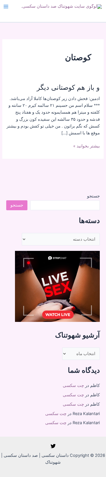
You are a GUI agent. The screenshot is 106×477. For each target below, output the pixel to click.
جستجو (93, 196)
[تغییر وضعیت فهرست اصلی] (6, 7)
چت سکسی (73, 385)
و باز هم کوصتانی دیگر (68, 87)
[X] (53, 446)
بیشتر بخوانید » (86, 146)
